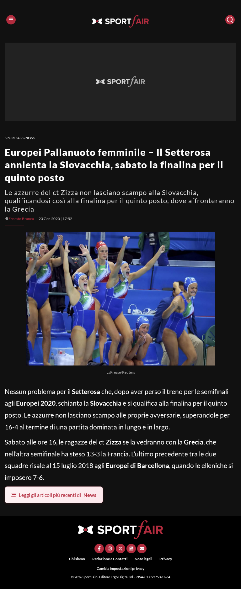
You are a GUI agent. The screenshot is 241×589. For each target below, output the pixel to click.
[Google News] (131, 548)
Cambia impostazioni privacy (120, 568)
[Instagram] (110, 548)
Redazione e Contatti (109, 558)
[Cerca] (230, 19)
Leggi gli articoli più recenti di (57, 495)
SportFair (14, 138)
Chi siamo (77, 558)
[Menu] (11, 19)
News (30, 138)
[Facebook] (99, 548)
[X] (120, 548)
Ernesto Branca (21, 218)
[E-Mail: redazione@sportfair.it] (142, 548)
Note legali (143, 558)
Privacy (165, 558)
